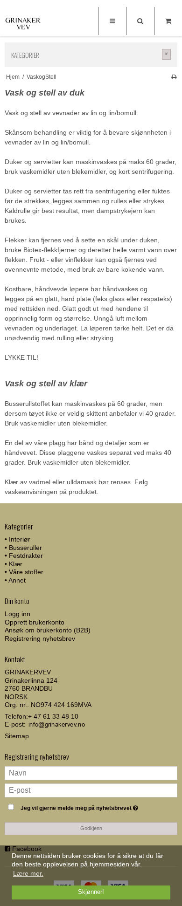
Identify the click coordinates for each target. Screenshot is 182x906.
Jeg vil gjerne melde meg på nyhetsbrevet (84, 806)
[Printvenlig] (173, 77)
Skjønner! (91, 892)
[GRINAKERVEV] (23, 22)
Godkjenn (91, 828)
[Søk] (140, 21)
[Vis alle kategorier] (166, 54)
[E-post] (91, 789)
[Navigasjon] (112, 21)
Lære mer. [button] (28, 873)
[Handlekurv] (168, 21)
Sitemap (17, 736)
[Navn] (91, 772)
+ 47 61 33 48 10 (53, 716)
